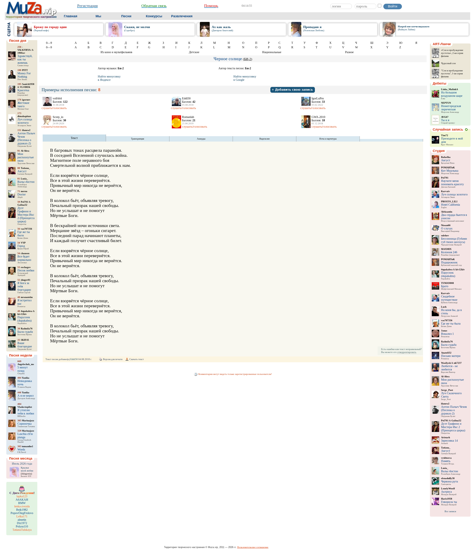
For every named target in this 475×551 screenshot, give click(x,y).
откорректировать (406, 352)
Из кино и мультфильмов (116, 52)
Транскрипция (137, 138)
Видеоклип (264, 138)
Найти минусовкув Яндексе (109, 78)
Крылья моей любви (27, 469)
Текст (74, 138)
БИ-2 (247, 59)
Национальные (271, 52)
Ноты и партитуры (328, 138)
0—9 (49, 42)
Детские (194, 52)
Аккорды (201, 138)
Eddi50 (74, 359)
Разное (349, 52)
